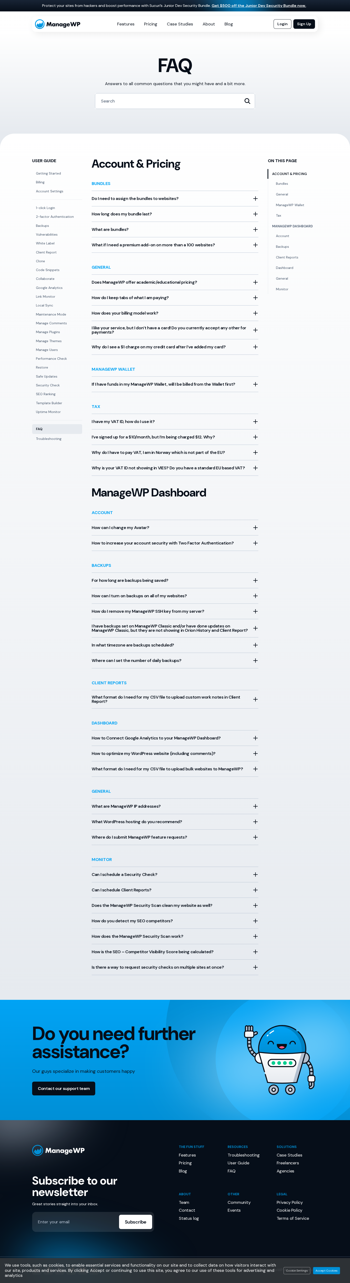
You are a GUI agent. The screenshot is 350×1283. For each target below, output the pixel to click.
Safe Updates (46, 376)
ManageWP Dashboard (292, 226)
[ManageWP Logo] (101, 1150)
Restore (42, 367)
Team (184, 1202)
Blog (229, 24)
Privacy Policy (290, 1202)
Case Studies (180, 24)
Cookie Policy (290, 1210)
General (282, 194)
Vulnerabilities (47, 234)
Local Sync (44, 305)
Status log (189, 1218)
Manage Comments (51, 323)
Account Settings (49, 191)
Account (282, 236)
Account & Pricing (289, 174)
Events (234, 1210)
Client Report (46, 252)
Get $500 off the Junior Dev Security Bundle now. (259, 5)
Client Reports (287, 257)
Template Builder (49, 403)
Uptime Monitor (48, 412)
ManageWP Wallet (290, 205)
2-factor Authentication (55, 216)
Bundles (282, 183)
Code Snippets (48, 270)
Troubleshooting (48, 439)
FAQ (39, 429)
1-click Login (45, 208)
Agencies (286, 1171)
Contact (187, 1210)
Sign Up (304, 23)
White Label (45, 243)
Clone (40, 261)
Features (126, 24)
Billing (40, 182)
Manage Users (47, 350)
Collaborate (45, 279)
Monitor (282, 289)
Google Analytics (49, 288)
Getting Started (48, 173)
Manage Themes (49, 341)
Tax (278, 215)
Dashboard (284, 268)
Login (282, 23)
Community (239, 1202)
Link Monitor (45, 296)
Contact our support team (64, 1088)
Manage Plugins (48, 332)
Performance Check (51, 358)
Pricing (150, 24)
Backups (42, 226)
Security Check (48, 385)
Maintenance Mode (51, 314)
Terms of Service (293, 1218)
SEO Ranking (45, 394)
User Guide (238, 1163)
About (209, 24)
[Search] (247, 101)
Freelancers (288, 1163)
